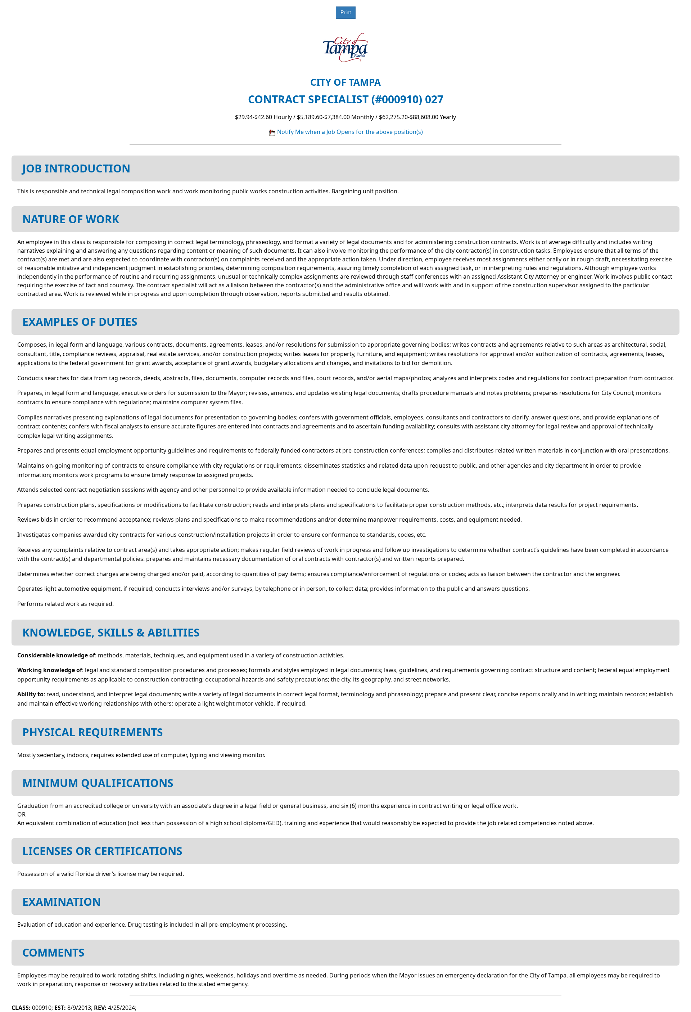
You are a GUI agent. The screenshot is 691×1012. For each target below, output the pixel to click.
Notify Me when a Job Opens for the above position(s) (349, 132)
